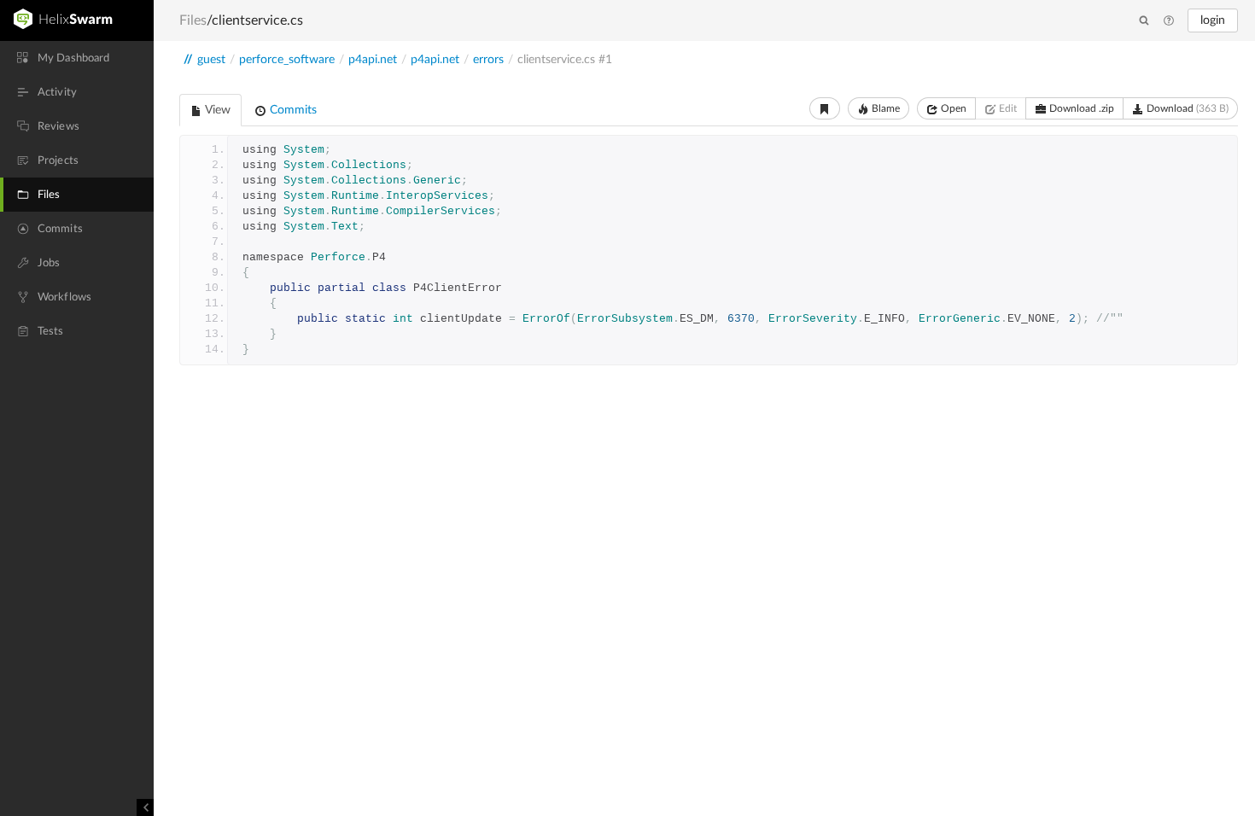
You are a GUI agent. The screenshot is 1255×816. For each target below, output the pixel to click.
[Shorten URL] (824, 108)
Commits (291, 110)
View (216, 110)
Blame (884, 108)
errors (488, 60)
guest (211, 60)
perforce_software (287, 60)
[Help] (1169, 21)
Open (952, 108)
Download (1186, 108)
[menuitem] (77, 58)
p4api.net (372, 60)
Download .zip (1080, 108)
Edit (1006, 108)
